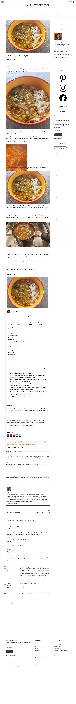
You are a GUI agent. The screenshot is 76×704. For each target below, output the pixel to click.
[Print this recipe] (28, 317)
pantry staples (14, 442)
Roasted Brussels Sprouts (58, 648)
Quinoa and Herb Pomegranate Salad (60, 650)
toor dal (32, 444)
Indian (13, 320)
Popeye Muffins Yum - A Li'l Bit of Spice (15, 526)
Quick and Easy (43, 442)
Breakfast (36, 648)
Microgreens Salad (12, 511)
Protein (37, 442)
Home (21, 14)
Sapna (8, 62)
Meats (36, 659)
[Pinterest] (63, 82)
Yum (26, 56)
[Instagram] (63, 92)
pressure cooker (31, 442)
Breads (36, 646)
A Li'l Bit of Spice (38, 5)
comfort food (17, 441)
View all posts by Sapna (12, 503)
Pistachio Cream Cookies (58, 644)
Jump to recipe (9, 66)
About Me (36, 14)
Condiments (37, 650)
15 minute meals (10, 441)
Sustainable (27, 444)
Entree (36, 653)
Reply (8, 529)
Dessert (36, 652)
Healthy (26, 441)
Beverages (37, 644)
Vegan (36, 444)
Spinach (15, 444)
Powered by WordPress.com (11, 693)
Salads (36, 661)
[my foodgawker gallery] (62, 106)
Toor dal (7, 130)
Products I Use (43, 14)
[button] (17, 155)
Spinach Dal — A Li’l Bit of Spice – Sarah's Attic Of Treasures (20, 539)
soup (8, 444)
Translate (62, 148)
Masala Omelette (43, 511)
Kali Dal (16, 167)
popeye (25, 442)
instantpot (35, 441)
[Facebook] (63, 102)
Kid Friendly (43, 441)
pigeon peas (20, 442)
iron (39, 441)
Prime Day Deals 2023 (54, 14)
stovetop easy (21, 444)
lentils (8, 442)
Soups (36, 663)
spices (11, 444)
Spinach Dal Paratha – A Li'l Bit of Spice (15, 551)
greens (22, 441)
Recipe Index (27, 14)
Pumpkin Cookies (57, 646)
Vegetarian (37, 664)
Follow (8, 651)
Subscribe (57, 134)
